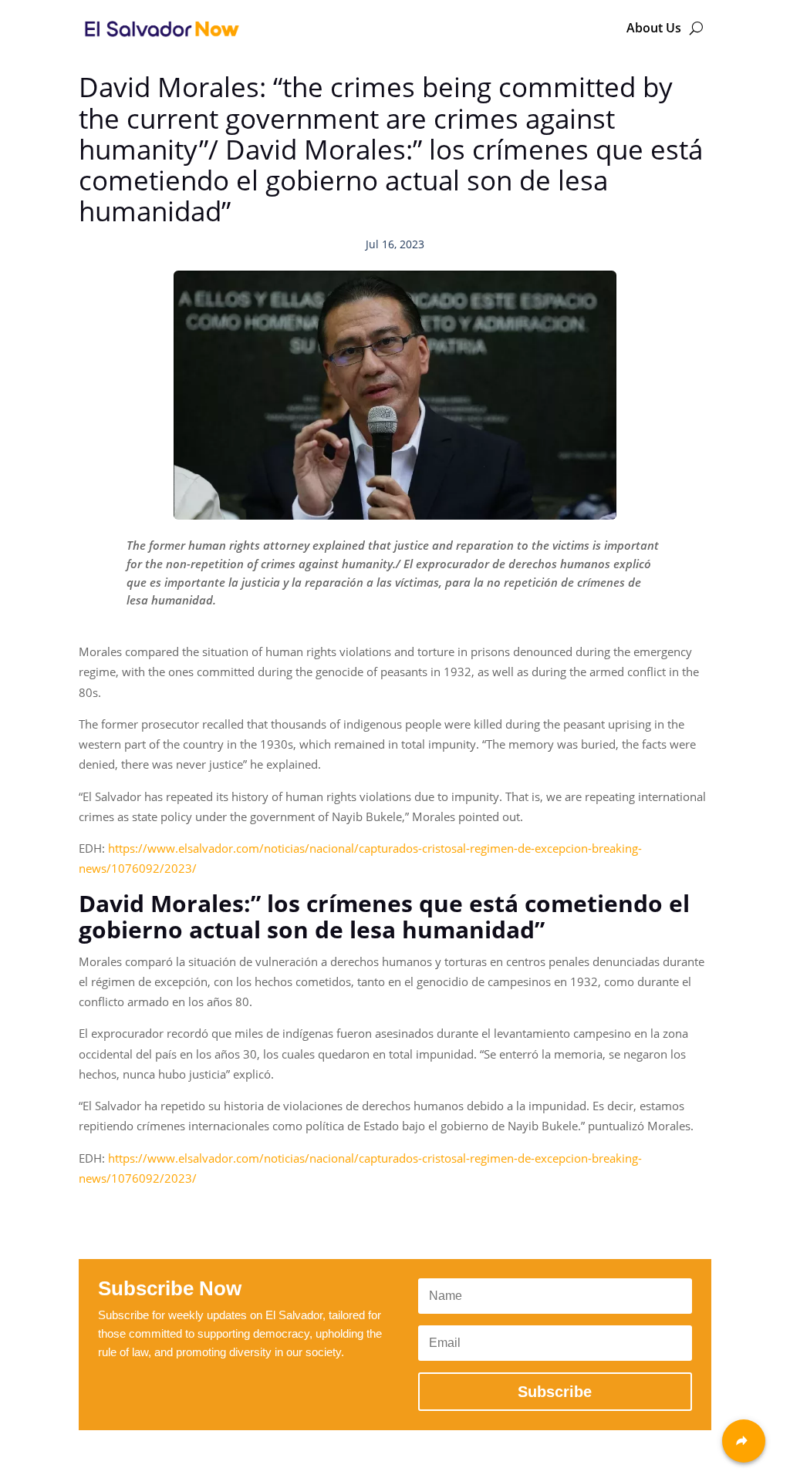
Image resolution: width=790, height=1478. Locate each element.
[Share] (743, 1441)
